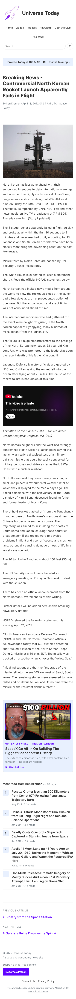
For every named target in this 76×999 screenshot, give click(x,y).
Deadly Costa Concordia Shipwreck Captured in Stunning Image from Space (39, 834)
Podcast (32, 27)
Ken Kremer (13, 103)
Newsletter (45, 27)
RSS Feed (38, 36)
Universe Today (40, 13)
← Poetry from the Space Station (27, 917)
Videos (20, 27)
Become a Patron (16, 971)
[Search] (70, 46)
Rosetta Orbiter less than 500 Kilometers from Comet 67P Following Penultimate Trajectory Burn (40, 795)
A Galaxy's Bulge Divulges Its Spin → (30, 933)
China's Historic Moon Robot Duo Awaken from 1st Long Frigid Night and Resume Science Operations (40, 816)
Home (9, 27)
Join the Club (63, 27)
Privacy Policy (46, 981)
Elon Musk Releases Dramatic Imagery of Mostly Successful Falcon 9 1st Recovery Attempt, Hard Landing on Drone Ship (40, 877)
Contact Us (28, 981)
